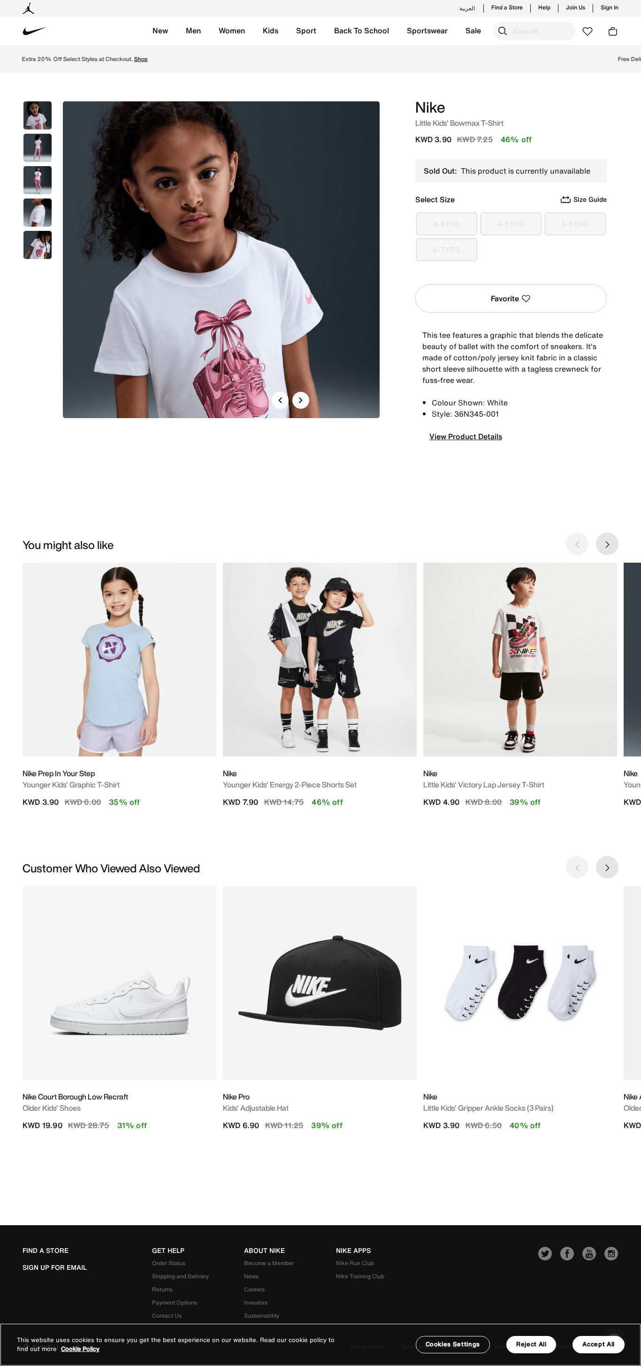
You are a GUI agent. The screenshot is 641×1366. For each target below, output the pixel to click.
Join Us (575, 7)
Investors (255, 1302)
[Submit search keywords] (502, 31)
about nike (264, 1250)
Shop (376, 59)
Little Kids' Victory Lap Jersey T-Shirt (483, 784)
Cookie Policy (80, 1349)
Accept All (598, 1344)
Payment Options (174, 1302)
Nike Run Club (355, 1263)
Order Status (168, 1263)
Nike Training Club (360, 1276)
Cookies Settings (453, 1344)
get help (168, 1250)
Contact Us (167, 1316)
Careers (254, 1289)
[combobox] (534, 31)
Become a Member (269, 1263)
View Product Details (465, 436)
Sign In (609, 7)
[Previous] (280, 400)
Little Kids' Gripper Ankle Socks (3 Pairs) (488, 1108)
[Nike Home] (35, 31)
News (251, 1276)
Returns (162, 1289)
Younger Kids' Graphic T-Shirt (71, 784)
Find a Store (507, 7)
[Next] (300, 400)
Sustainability (261, 1316)
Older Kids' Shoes (52, 1108)
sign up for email (55, 1267)
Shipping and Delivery (180, 1276)
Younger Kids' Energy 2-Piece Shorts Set (290, 784)
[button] (160, 31)
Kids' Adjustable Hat (256, 1108)
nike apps (353, 1250)
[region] (320, 1344)
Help (544, 7)
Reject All (531, 1344)
